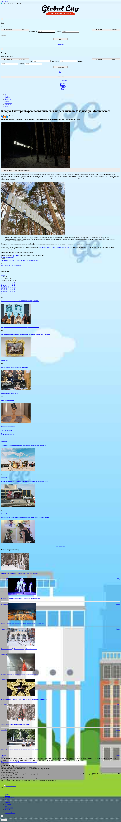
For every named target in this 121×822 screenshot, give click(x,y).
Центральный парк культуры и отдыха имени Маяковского (23, 260)
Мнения (7, 802)
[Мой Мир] (7, 117)
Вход (60, 72)
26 (6, 291)
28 (10, 291)
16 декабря (4, 579)
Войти (60, 39)
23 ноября (4, 730)
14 (10, 287)
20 (8, 289)
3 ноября (3, 755)
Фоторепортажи (10, 797)
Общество (8, 99)
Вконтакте (9, 29)
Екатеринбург (60, 76)
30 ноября (4, 704)
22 (12, 289)
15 (12, 287)
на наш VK (15, 255)
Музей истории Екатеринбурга (8, 426)
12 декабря (4, 604)
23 (15, 289)
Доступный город (10, 812)
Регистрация (60, 44)
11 (4, 287)
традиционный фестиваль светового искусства (54, 247)
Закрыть (4, 820)
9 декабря (4, 629)
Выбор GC (8, 801)
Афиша (3, 275)
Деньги (7, 101)
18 (4, 289)
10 (2, 287)
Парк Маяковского (5, 265)
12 (6, 287)
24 (2, 291)
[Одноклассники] (4, 117)
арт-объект (18, 265)
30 (15, 291)
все (6, 94)
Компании (8, 104)
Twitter (100, 29)
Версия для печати (7, 257)
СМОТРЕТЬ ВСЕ (6, 430)
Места (62, 85)
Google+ (22, 29)
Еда (62, 89)
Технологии (8, 103)
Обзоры (7, 799)
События (62, 86)
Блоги (6, 806)
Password (58, 31)
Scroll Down (4, 1)
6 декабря (4, 654)
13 (8, 287)
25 (4, 291)
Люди (62, 88)
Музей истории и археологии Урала (9, 393)
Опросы (7, 809)
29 (12, 291)
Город (62, 83)
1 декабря (4, 679)
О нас (2, 757)
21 (10, 289)
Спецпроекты (9, 808)
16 (15, 287)
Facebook (114, 29)
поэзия (13, 265)
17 (2, 289)
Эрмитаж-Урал (4, 360)
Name (31, 61)
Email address (33, 31)
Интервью (8, 804)
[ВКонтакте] (2, 117)
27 (8, 291)
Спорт (7, 96)
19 (6, 289)
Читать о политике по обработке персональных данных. (19, 762)
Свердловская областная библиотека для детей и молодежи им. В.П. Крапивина (20, 327)
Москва (64, 80)
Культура (7, 97)
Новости (7, 796)
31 (2, 293)
